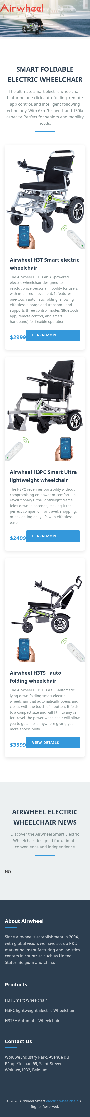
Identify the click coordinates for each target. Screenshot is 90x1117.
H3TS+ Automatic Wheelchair (32, 1020)
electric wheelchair (62, 1101)
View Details (45, 742)
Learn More (45, 335)
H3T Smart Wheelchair (26, 1000)
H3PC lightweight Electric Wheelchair (40, 1010)
